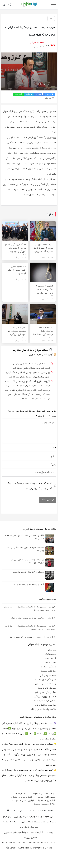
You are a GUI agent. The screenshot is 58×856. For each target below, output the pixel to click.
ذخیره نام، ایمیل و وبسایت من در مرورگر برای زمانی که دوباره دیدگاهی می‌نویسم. (29, 485)
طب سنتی (51, 650)
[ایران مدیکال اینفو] (29, 4)
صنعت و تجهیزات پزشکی (45, 696)
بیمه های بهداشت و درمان (44, 705)
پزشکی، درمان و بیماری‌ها (45, 700)
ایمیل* (53, 464)
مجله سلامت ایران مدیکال (43, 793)
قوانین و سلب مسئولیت (23, 800)
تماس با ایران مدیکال (46, 797)
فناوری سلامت (50, 662)
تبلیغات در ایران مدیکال (21, 797)
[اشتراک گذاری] (9, 5)
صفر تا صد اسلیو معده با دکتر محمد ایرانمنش (25, 637)
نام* (54, 448)
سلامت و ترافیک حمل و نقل (43, 709)
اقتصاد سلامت (50, 658)
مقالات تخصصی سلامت (44, 804)
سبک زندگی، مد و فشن (45, 692)
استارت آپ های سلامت (45, 679)
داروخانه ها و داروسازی (46, 688)
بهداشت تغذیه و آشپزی (45, 684)
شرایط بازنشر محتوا (46, 800)
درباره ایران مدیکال (19, 793)
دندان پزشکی (50, 654)
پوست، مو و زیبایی (48, 675)
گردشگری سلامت (48, 667)
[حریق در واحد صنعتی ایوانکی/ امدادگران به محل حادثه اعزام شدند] (29, 71)
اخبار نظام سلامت (48, 671)
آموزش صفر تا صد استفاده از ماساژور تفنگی (26, 618)
